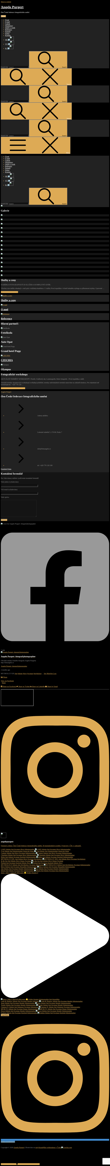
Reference (8, 30)
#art (16, 673)
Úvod (7, 20)
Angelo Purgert (12, 7)
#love (25, 673)
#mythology (38, 673)
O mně (7, 22)
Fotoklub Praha (6, 469)
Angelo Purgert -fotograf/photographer (14, 666)
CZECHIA (7, 360)
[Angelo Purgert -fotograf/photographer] (15, 652)
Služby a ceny (8, 300)
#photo (20, 673)
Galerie (7, 24)
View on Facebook (7, 681)
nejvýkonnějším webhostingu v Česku (48, 1147)
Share (4, 683)
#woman (30, 673)
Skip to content (6, 2)
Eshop (7, 33)
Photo (5, 677)
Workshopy (9, 26)
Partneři (7, 32)
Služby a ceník (10, 28)
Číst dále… (9, 292)
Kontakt (8, 35)
